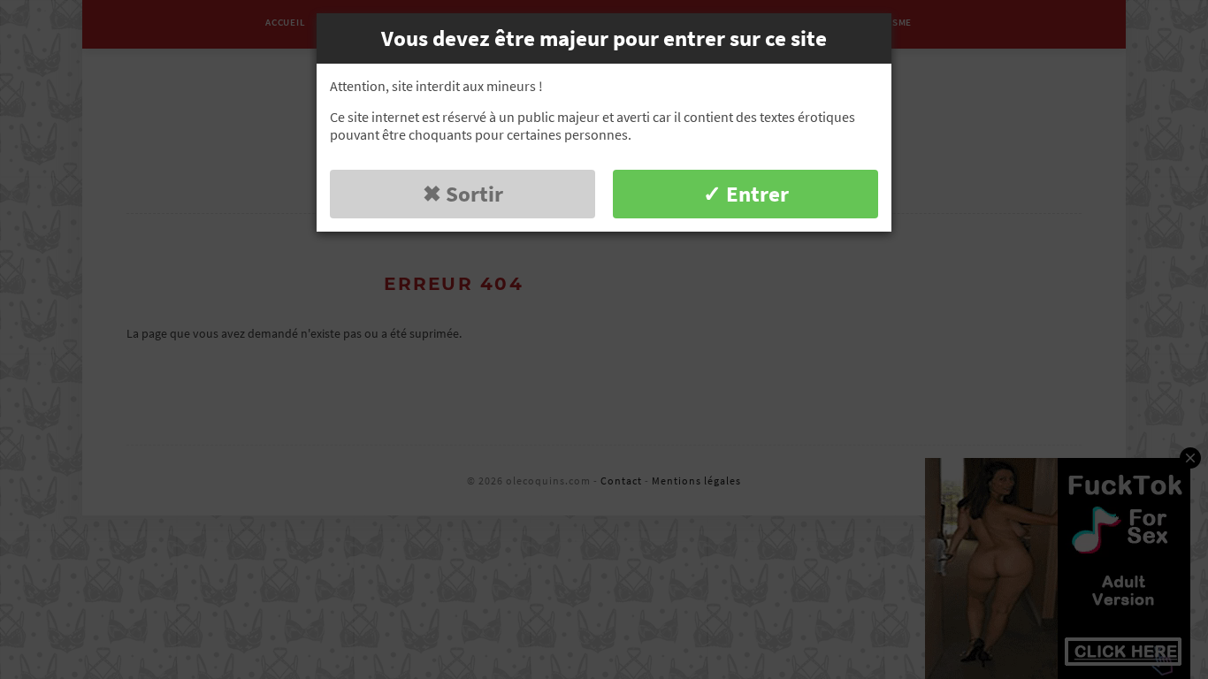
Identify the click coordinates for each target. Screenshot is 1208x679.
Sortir (474, 193)
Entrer (757, 193)
